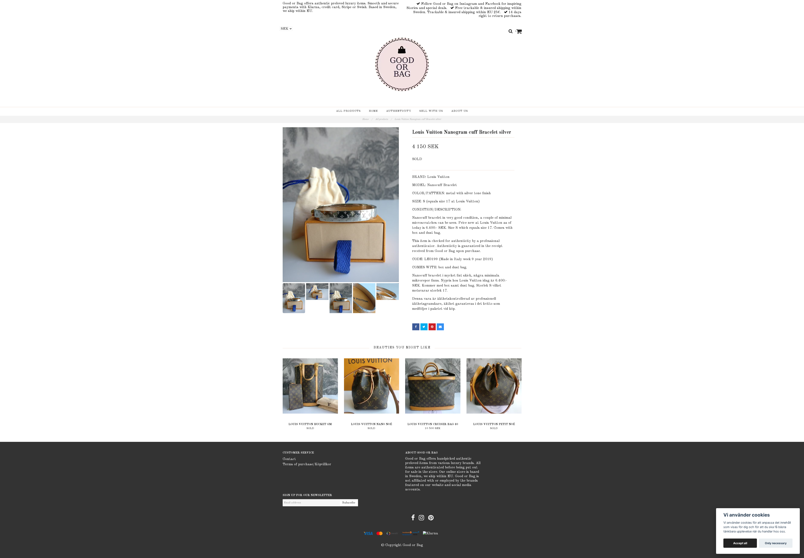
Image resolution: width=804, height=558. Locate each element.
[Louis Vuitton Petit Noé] (494, 386)
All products (348, 111)
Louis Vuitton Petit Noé (494, 424)
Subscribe (348, 502)
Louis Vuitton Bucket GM (310, 424)
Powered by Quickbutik (402, 550)
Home (373, 111)
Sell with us (431, 111)
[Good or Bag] (402, 64)
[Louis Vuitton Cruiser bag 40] (432, 386)
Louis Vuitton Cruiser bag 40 (432, 424)
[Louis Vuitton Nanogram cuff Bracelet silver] (341, 204)
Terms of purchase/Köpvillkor (307, 464)
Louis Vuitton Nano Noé (371, 424)
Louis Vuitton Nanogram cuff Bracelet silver (418, 119)
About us (459, 111)
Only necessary (776, 543)
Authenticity (398, 111)
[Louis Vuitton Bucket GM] (310, 386)
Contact (289, 459)
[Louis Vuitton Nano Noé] (371, 386)
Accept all (740, 543)
